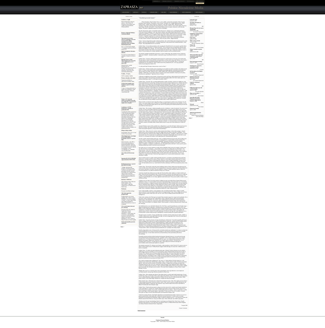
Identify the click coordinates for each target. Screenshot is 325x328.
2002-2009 (163, 12)
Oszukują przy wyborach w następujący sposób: (196, 66)
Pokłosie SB (192, 45)
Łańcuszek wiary (193, 19)
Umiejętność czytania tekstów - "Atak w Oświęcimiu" (196, 34)
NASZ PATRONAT (173, 12)
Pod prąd (192, 104)
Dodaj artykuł (200, 3)
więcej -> (122, 226)
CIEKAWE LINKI (153, 12)
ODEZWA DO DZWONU (195, 112)
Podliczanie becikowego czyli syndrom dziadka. (196, 88)
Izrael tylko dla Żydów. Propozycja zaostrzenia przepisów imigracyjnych (195, 99)
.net (156, 1)
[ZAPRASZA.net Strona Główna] (129, 9)
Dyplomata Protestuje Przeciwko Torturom (194, 77)
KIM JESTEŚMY (125, 12)
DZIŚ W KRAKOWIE (186, 12)
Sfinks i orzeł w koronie (195, 40)
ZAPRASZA (167, 1)
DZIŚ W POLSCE (199, 12)
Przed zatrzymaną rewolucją (196, 61)
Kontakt (162, 317)
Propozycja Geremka (194, 108)
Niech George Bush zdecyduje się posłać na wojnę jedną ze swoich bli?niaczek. (196, 56)
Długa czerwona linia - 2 (195, 93)
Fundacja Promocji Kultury (162, 320)
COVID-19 (144, 12)
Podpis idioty (193, 37)
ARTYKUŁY (135, 12)
